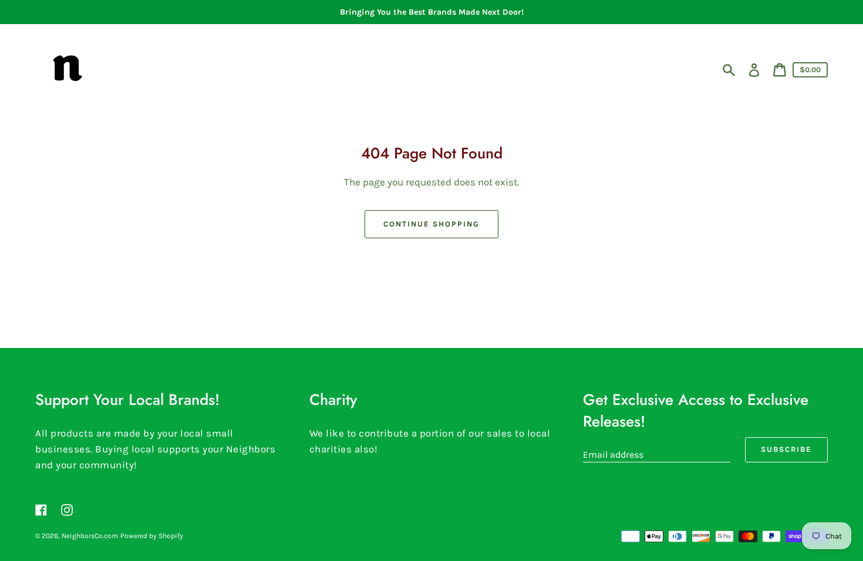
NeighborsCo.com (90, 536)
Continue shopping (431, 223)
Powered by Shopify (151, 536)
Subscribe (786, 449)
